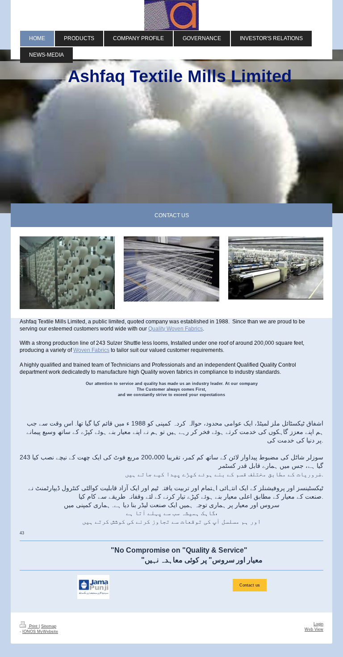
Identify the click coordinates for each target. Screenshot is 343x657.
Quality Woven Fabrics (175, 329)
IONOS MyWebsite (40, 631)
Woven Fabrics (91, 350)
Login (318, 624)
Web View (314, 629)
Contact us (249, 585)
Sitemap (48, 626)
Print (33, 626)
